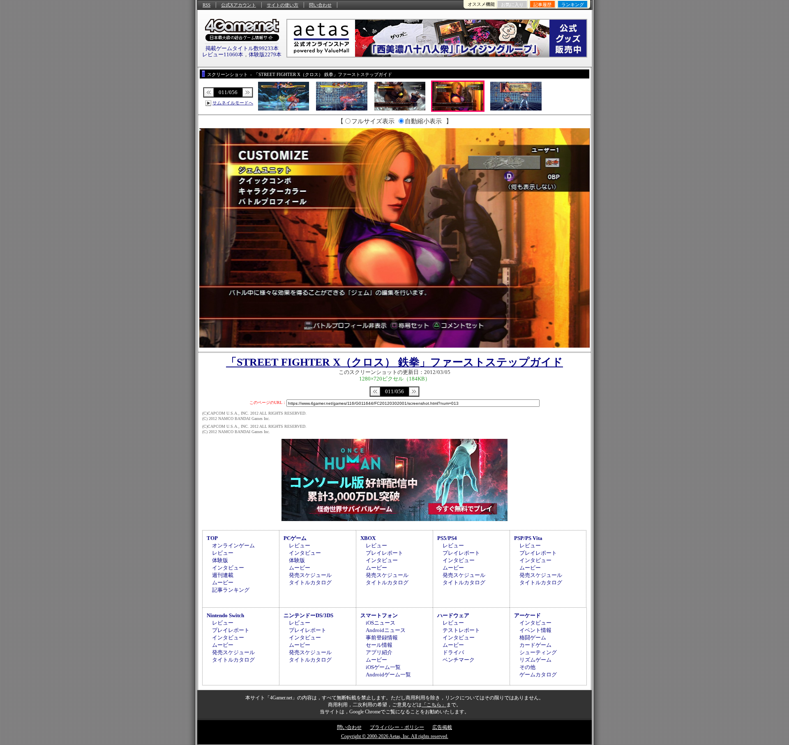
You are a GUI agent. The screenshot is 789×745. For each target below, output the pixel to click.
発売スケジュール (310, 575)
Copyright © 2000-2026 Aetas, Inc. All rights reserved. (394, 736)
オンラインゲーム (233, 545)
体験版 (220, 560)
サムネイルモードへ (232, 102)
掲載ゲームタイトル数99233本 (242, 48)
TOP (212, 538)
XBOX (368, 538)
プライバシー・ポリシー (397, 727)
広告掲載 (442, 727)
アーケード (527, 615)
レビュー (222, 553)
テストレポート (461, 630)
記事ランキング (230, 590)
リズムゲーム (535, 660)
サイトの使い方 (282, 4)
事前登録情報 (382, 637)
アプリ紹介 (379, 652)
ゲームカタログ (538, 674)
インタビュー (228, 568)
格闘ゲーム (532, 637)
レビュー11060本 (222, 54)
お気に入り (512, 4)
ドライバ (453, 652)
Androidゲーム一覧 (388, 674)
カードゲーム (535, 645)
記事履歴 (542, 4)
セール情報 (379, 645)
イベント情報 (535, 630)
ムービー (222, 582)
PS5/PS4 (447, 538)
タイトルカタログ (310, 582)
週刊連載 (222, 575)
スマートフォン (379, 615)
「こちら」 (434, 705)
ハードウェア (453, 615)
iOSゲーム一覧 (383, 667)
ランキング (572, 4)
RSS (206, 4)
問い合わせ (320, 4)
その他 (527, 667)
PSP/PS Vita (528, 538)
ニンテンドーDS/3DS (308, 615)
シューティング (538, 652)
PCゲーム (295, 538)
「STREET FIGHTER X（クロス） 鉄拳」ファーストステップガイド (394, 362)
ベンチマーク (459, 660)
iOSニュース (380, 623)
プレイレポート (384, 553)
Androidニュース (386, 630)
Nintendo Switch (225, 615)
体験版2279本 (265, 54)
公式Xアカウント (238, 4)
